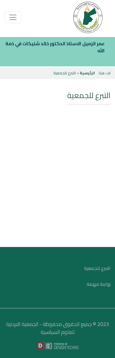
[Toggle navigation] (13, 17)
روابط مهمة (99, 284)
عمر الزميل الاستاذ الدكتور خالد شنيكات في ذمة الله (55, 47)
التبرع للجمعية (97, 268)
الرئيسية (87, 72)
